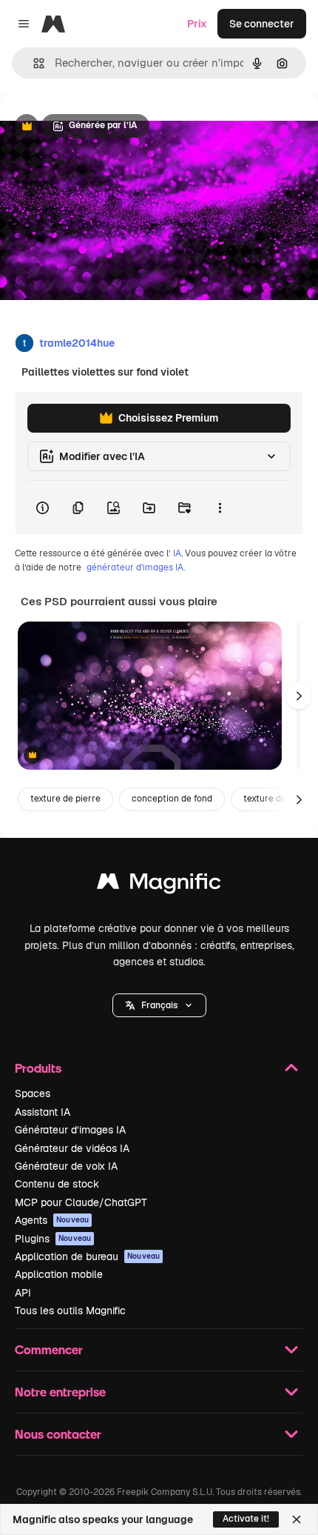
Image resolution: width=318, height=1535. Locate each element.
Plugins (53, 1238)
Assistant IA (42, 1112)
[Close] (296, 1519)
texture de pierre (65, 799)
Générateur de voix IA (66, 1166)
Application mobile (59, 1274)
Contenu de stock (57, 1184)
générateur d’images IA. (136, 567)
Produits (38, 1068)
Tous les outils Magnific (70, 1310)
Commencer (49, 1349)
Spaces (32, 1093)
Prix (197, 23)
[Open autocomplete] (33, 63)
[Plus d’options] (219, 507)
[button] (159, 1005)
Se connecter (261, 23)
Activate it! (246, 1519)
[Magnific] (159, 884)
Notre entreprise (60, 1391)
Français (159, 1005)
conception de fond (172, 799)
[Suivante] (298, 696)
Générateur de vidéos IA (72, 1148)
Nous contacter (58, 1434)
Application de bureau (87, 1256)
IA (177, 553)
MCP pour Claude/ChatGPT (81, 1202)
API (23, 1292)
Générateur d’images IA (70, 1129)
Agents (52, 1220)
